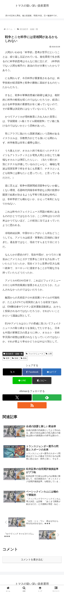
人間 (50, 354)
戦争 (7, 358)
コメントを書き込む (32, 559)
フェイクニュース (35, 354)
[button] (41, 380)
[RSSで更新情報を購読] (32, 405)
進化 (25, 358)
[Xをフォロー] (17, 397)
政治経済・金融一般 (14, 354)
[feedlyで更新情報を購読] (47, 397)
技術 (16, 358)
